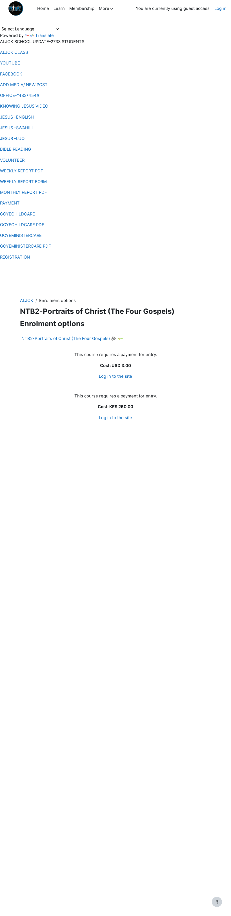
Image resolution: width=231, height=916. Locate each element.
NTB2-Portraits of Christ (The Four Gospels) (65, 338)
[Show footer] (217, 902)
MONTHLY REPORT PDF (23, 192)
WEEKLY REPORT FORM (23, 181)
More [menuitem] (104, 8)
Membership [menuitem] (81, 8)
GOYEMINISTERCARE (21, 235)
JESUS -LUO (12, 138)
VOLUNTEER (12, 160)
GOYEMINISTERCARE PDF (25, 246)
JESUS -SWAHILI (16, 127)
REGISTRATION (15, 257)
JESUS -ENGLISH (17, 117)
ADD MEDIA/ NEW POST (24, 84)
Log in (220, 8)
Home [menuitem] (43, 8)
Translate (44, 35)
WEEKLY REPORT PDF (21, 171)
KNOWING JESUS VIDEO (24, 106)
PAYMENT (10, 203)
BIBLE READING (15, 149)
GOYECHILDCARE (17, 214)
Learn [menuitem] (59, 8)
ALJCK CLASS (14, 52)
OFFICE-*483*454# (19, 95)
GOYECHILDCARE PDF (22, 224)
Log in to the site (115, 376)
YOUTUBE (10, 63)
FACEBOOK (11, 74)
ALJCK (26, 300)
